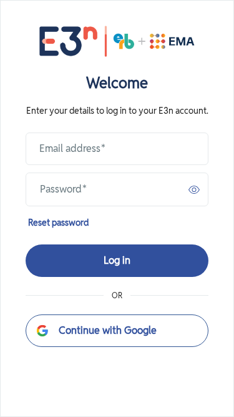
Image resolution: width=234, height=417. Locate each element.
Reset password (58, 222)
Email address (72, 148)
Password (63, 189)
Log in (117, 260)
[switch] (194, 189)
